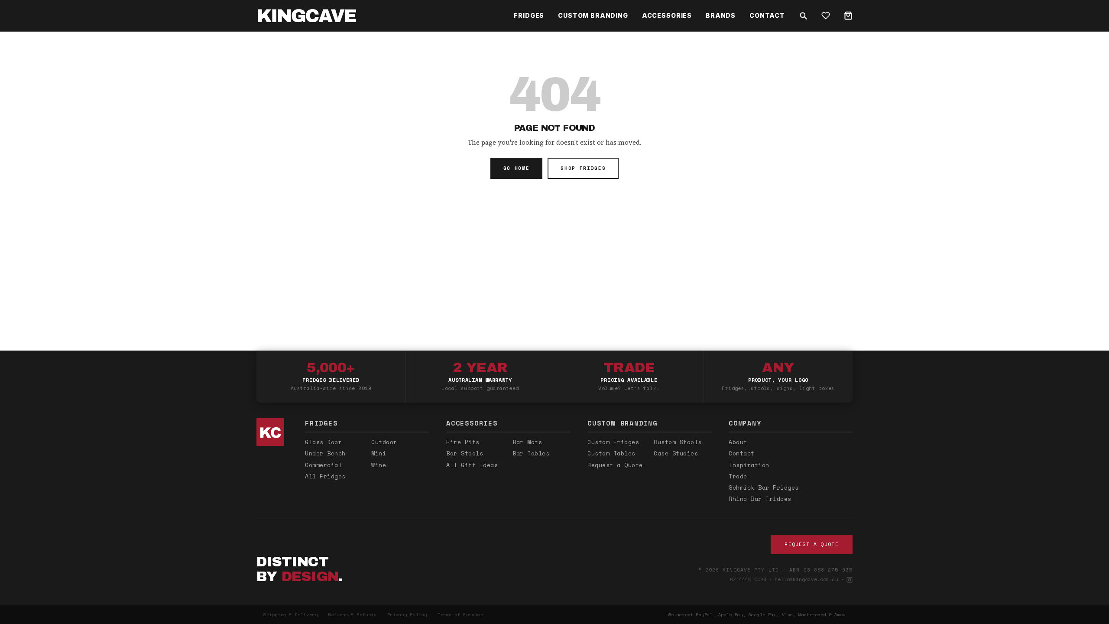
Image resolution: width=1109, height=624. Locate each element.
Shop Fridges (583, 168)
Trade (738, 476)
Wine (378, 465)
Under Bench (325, 453)
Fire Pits (463, 442)
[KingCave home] (272, 432)
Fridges (529, 15)
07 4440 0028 (748, 579)
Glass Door (323, 442)
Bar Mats (527, 442)
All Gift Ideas (472, 465)
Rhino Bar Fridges (760, 498)
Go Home (516, 168)
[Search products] (803, 15)
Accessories (667, 15)
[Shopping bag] (848, 15)
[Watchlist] (825, 15)
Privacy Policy (407, 614)
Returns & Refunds (352, 614)
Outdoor (384, 442)
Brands (721, 15)
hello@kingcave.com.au (806, 579)
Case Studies (676, 453)
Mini (378, 453)
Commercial (323, 465)
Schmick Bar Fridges (764, 487)
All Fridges (325, 476)
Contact (767, 15)
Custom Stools (678, 442)
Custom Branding (593, 15)
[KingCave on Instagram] (849, 580)
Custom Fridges (613, 442)
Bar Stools (464, 453)
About (738, 442)
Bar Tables (530, 453)
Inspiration (749, 465)
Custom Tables (611, 453)
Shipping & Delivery (290, 614)
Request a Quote (615, 465)
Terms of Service (460, 614)
